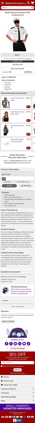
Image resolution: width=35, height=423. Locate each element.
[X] (11, 343)
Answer (5, 301)
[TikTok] (28, 343)
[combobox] (15, 7)
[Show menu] (2, 3)
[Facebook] (6, 343)
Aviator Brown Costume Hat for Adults (17, 113)
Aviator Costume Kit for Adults (17, 99)
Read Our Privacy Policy (17, 373)
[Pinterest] (15, 343)
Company (5, 393)
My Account (8, 381)
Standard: (5, 72)
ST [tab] (4, 179)
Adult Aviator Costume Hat (17, 126)
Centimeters (26, 186)
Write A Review (8, 321)
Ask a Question (18, 306)
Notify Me (28, 72)
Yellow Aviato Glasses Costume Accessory (17, 140)
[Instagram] (20, 343)
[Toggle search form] (28, 3)
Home (6, 377)
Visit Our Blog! (18, 348)
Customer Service (8, 389)
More (3, 401)
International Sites (8, 397)
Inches (9, 186)
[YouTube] (24, 343)
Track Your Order (10, 385)
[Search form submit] (32, 7)
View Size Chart (17, 64)
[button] (32, 3)
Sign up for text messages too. (13, 366)
